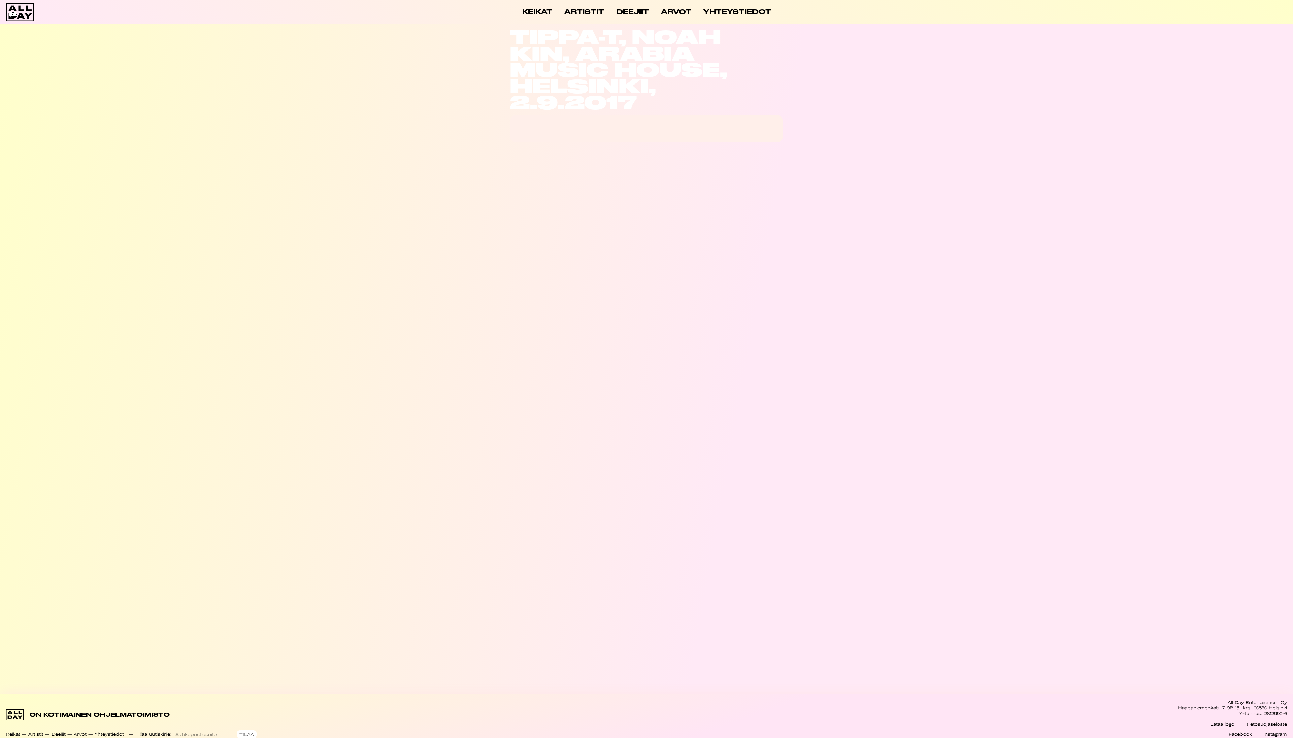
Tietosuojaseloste (1266, 724)
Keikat (13, 734)
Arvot (80, 734)
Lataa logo (1222, 724)
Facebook (1240, 734)
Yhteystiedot (109, 734)
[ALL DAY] (70, 12)
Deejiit (59, 734)
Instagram (1275, 734)
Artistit (35, 734)
